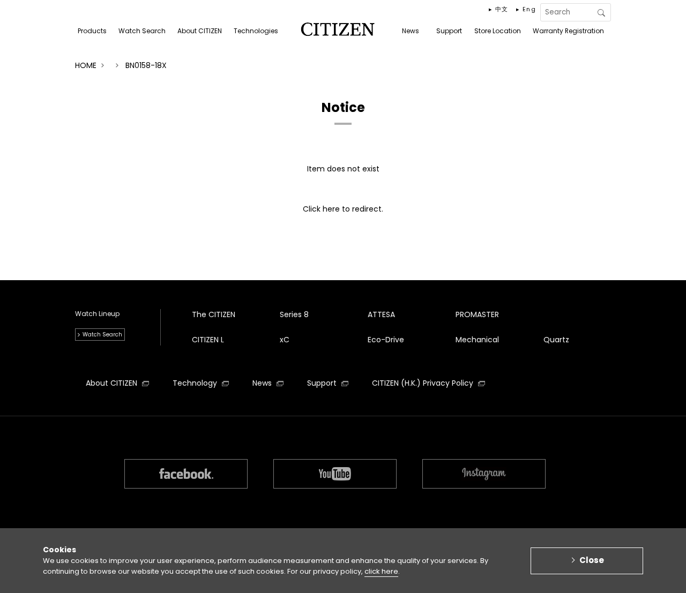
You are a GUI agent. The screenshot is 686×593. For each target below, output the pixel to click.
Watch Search (102, 335)
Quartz (556, 339)
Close (591, 560)
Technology (196, 383)
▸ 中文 (499, 9)
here (331, 209)
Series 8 (294, 314)
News (263, 383)
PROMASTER (477, 314)
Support (323, 383)
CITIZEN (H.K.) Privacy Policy (423, 383)
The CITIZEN (213, 314)
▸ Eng (526, 9)
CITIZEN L (208, 339)
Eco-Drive (386, 339)
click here (381, 571)
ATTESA (381, 314)
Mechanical (477, 339)
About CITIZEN (112, 383)
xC (284, 339)
